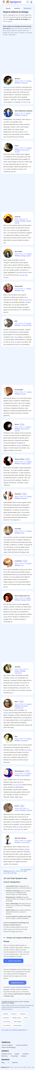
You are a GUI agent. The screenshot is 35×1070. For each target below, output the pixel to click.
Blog (3, 1062)
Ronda (26, 1018)
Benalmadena (25, 775)
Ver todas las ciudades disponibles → (14, 1030)
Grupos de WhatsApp (8, 1047)
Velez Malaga (17, 1021)
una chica (28, 750)
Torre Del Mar (25, 842)
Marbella (24, 498)
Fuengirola (24, 115)
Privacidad (14, 1056)
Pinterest (15, 1062)
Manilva (23, 394)
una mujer (17, 829)
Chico (5, 537)
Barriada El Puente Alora (21, 707)
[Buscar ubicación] (27, 2)
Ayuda (17, 1054)
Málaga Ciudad (26, 255)
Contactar (25, 1054)
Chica (16, 337)
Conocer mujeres (7, 1045)
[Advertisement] (17, 55)
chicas (17, 574)
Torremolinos (6, 1021)
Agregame (15, 2)
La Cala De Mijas (26, 325)
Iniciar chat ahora (13, 961)
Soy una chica (23, 275)
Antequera (24, 83)
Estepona (29, 810)
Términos (4, 1056)
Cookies (23, 1056)
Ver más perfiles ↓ (26, 869)
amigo (19, 445)
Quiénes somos (6, 1054)
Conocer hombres (22, 1045)
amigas (27, 849)
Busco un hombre (9, 87)
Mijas (22, 290)
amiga (9, 480)
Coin (22, 565)
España (29, 81)
